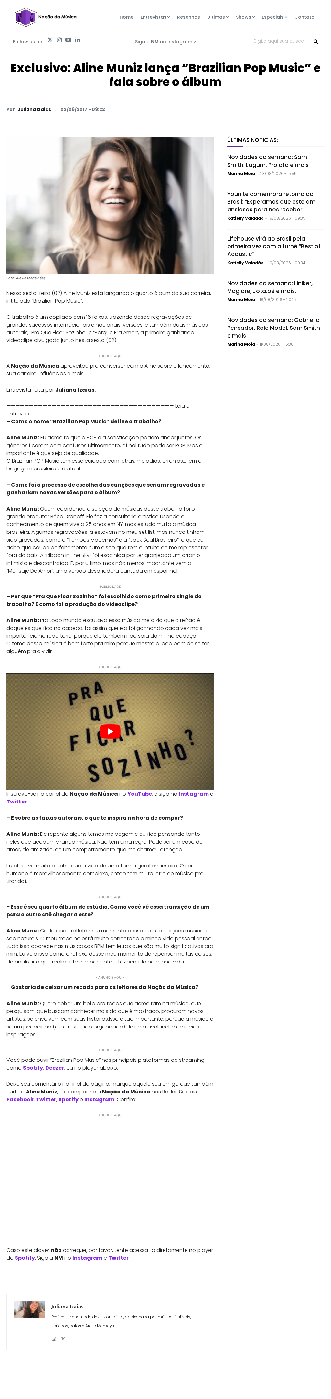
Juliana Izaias (34, 109)
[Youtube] (68, 40)
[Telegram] (272, 108)
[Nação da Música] (45, 17)
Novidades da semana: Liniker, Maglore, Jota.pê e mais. (270, 287)
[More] (318, 108)
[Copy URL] (302, 108)
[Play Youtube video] (110, 731)
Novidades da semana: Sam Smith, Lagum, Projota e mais (268, 161)
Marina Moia (241, 173)
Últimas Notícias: (252, 140)
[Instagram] (59, 40)
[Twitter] (50, 40)
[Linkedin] (77, 40)
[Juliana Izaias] (29, 1322)
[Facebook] (257, 108)
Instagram (194, 794)
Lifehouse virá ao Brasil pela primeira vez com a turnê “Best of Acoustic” (274, 246)
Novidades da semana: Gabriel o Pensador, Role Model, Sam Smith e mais (273, 327)
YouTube (139, 794)
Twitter (16, 801)
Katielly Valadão (245, 218)
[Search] (316, 41)
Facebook (20, 1099)
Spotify (69, 1099)
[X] (243, 108)
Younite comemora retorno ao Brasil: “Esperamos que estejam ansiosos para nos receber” (271, 201)
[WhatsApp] (228, 108)
